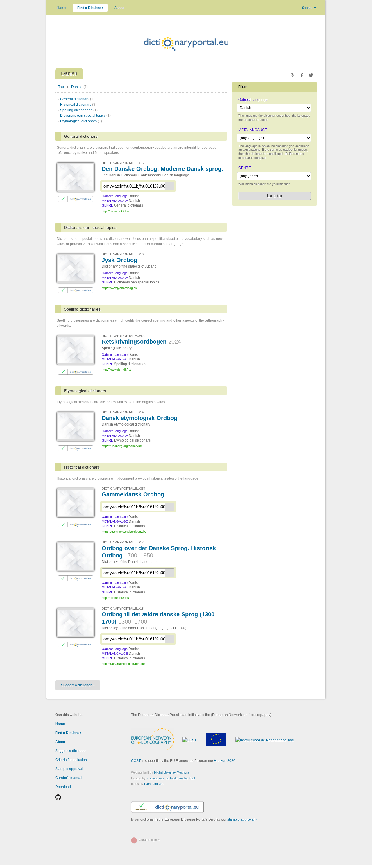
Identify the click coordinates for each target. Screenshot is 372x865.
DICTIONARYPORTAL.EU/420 (123, 336)
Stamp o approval (69, 769)
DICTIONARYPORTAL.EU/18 (123, 608)
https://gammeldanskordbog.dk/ (124, 531)
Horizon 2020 (224, 761)
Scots (309, 8)
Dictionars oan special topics (85, 116)
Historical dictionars (78, 105)
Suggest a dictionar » (77, 685)
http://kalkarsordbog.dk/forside (123, 663)
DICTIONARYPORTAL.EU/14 (123, 412)
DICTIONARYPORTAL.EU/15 (123, 163)
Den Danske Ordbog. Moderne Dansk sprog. (162, 169)
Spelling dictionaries (79, 110)
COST (136, 761)
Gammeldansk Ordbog (133, 494)
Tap (61, 87)
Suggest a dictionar (70, 751)
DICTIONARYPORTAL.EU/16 (123, 254)
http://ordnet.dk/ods (115, 598)
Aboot (119, 8)
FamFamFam (153, 783)
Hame (61, 8)
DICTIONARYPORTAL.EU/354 (123, 488)
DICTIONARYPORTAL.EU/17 (123, 542)
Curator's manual (68, 778)
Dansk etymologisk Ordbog (139, 418)
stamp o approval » (242, 819)
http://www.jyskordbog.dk (119, 288)
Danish (77, 87)
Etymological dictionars (81, 121)
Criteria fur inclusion (71, 760)
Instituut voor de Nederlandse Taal (170, 778)
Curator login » (149, 839)
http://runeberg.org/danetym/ (122, 446)
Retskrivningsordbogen (141, 341)
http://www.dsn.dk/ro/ (116, 369)
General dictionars (77, 99)
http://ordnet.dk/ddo (115, 211)
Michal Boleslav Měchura (171, 772)
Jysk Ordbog (119, 260)
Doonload (63, 787)
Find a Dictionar (90, 8)
